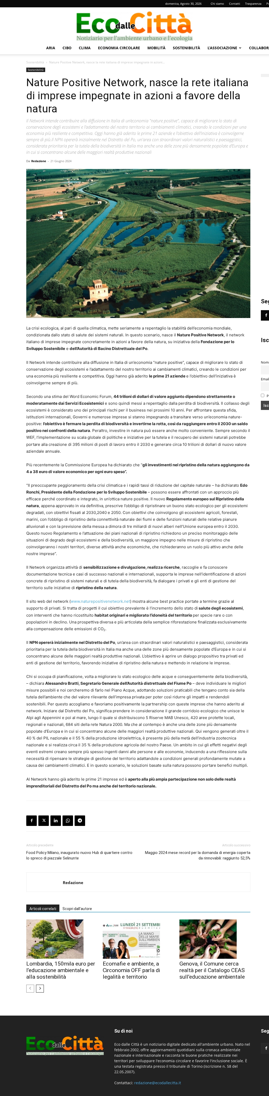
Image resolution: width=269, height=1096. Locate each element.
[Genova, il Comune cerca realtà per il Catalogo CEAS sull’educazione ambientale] (214, 939)
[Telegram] (80, 820)
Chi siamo (217, 4)
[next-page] (40, 989)
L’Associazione (222, 47)
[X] (43, 820)
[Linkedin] (55, 820)
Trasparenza (253, 4)
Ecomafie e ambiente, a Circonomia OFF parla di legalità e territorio (131, 970)
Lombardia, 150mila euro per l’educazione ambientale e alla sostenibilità (60, 970)
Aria (50, 47)
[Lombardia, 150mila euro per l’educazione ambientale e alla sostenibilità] (61, 939)
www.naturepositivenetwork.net (100, 601)
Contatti (234, 4)
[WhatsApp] (68, 820)
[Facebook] (31, 820)
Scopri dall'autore (77, 909)
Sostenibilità (186, 47)
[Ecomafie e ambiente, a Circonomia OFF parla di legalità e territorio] (138, 939)
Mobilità (156, 47)
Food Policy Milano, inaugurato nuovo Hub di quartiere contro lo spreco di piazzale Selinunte (79, 855)
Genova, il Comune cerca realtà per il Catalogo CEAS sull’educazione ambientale (212, 970)
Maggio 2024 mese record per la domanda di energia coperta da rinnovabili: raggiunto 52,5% (197, 855)
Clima (85, 47)
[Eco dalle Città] (134, 25)
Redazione (38, 161)
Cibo (67, 47)
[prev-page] (30, 989)
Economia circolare (119, 47)
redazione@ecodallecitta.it (157, 1082)
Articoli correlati (42, 909)
